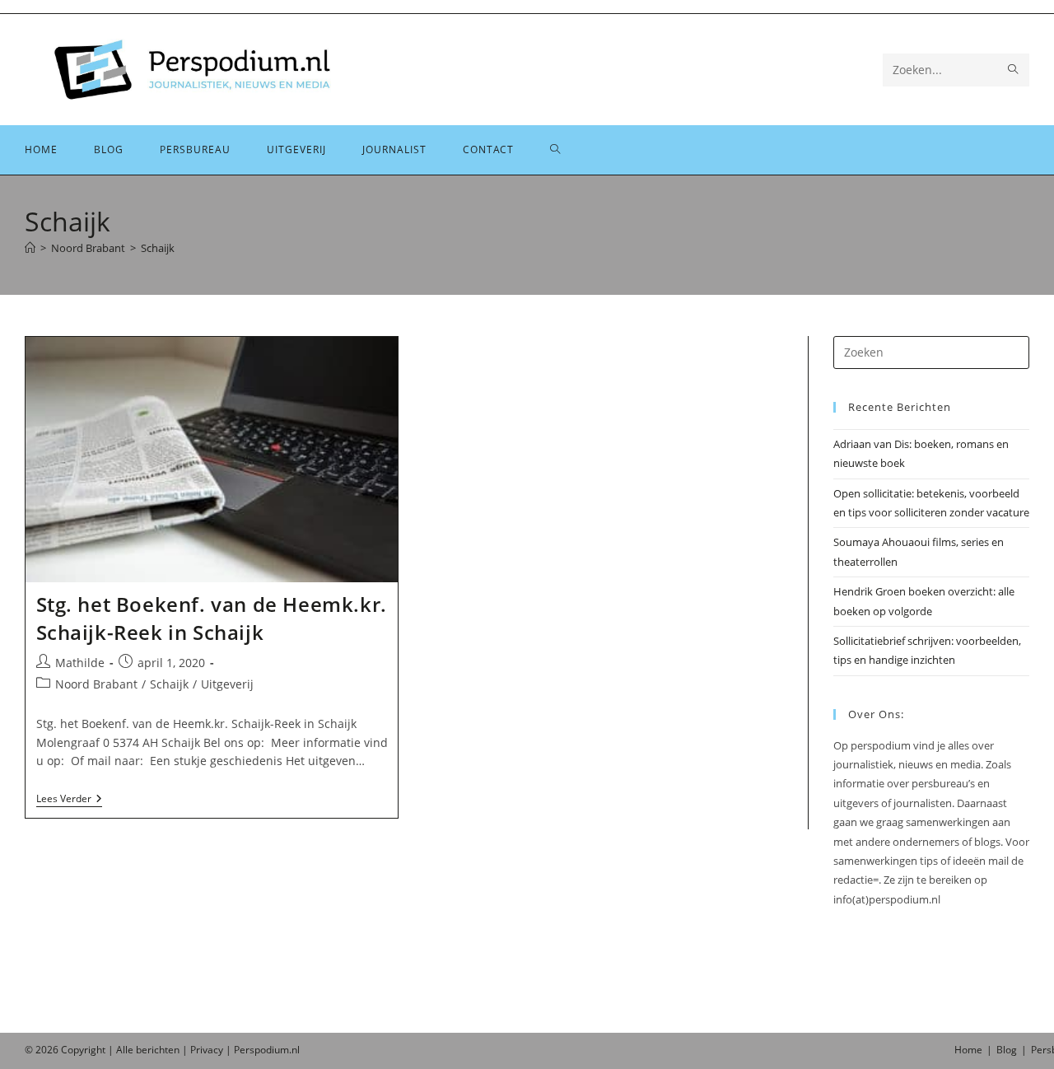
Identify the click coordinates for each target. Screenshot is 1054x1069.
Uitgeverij (227, 684)
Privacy (206, 1050)
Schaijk (158, 247)
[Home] (30, 247)
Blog (1006, 1050)
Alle (126, 1050)
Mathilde (80, 662)
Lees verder (69, 800)
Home (968, 1050)
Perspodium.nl (267, 1050)
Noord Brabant (96, 684)
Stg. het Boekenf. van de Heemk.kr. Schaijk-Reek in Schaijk (211, 618)
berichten (158, 1050)
